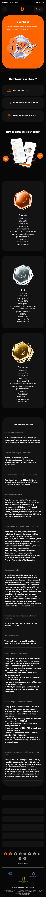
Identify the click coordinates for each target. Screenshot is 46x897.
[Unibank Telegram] (39, 854)
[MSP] (23, 880)
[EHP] (21, 874)
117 (40, 9)
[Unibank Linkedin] (24, 854)
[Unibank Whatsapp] (20, 858)
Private (5, 3)
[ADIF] (10, 874)
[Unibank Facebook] (15, 854)
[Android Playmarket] (10, 854)
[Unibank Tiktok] (24, 858)
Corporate (14, 3)
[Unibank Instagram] (34, 854)
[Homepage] (22, 10)
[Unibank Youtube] (29, 854)
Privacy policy (23, 863)
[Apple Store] (5, 854)
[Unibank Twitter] (20, 854)
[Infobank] (33, 874)
